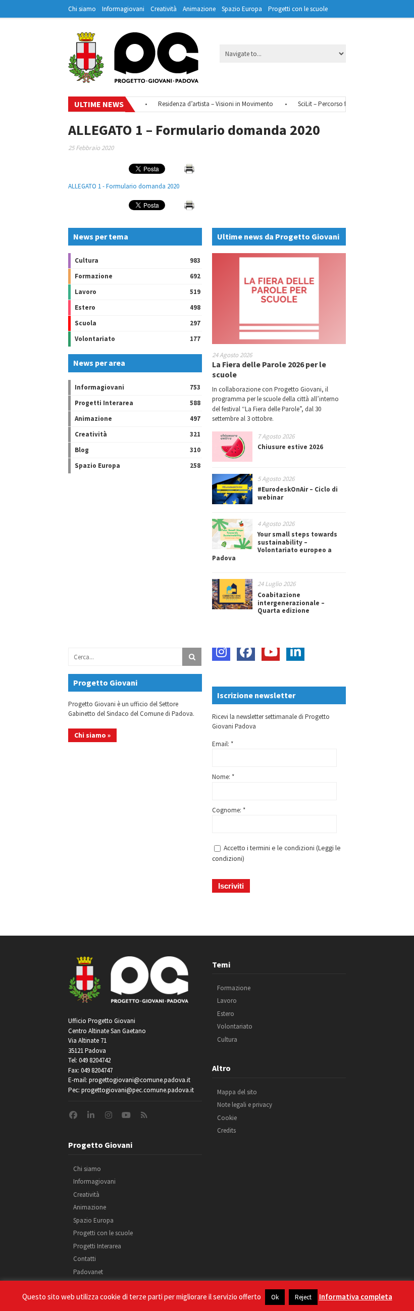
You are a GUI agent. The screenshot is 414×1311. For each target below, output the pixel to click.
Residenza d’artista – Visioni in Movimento (200, 104)
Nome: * (223, 776)
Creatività (163, 9)
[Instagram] (221, 652)
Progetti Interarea (104, 403)
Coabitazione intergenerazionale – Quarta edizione (291, 603)
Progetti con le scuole (298, 9)
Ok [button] (275, 1297)
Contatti (84, 1258)
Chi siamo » (92, 735)
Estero (85, 307)
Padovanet (88, 1272)
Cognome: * (228, 810)
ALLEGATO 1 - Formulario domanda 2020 (123, 186)
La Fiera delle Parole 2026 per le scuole (269, 369)
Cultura (86, 260)
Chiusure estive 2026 (290, 447)
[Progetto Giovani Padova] (133, 78)
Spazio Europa (242, 9)
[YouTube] (271, 652)
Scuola (85, 323)
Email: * (222, 744)
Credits (226, 1130)
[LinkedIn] (295, 652)
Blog (82, 450)
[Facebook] (246, 652)
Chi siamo (82, 9)
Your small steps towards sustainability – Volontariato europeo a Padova (274, 546)
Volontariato (95, 338)
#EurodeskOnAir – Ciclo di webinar (297, 493)
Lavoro (85, 291)
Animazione (199, 9)
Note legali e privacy (244, 1104)
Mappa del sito (237, 1092)
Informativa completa (355, 1296)
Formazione (94, 276)
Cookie (227, 1117)
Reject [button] (303, 1297)
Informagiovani (123, 9)
